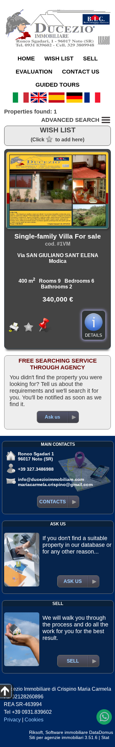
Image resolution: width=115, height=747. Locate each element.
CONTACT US (80, 71)
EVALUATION (34, 71)
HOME (26, 58)
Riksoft (36, 732)
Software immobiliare (66, 732)
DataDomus (101, 732)
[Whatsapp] (104, 717)
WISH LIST (58, 58)
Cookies (34, 719)
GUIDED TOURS (57, 85)
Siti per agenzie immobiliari (56, 737)
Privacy (12, 719)
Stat (105, 737)
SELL (90, 58)
